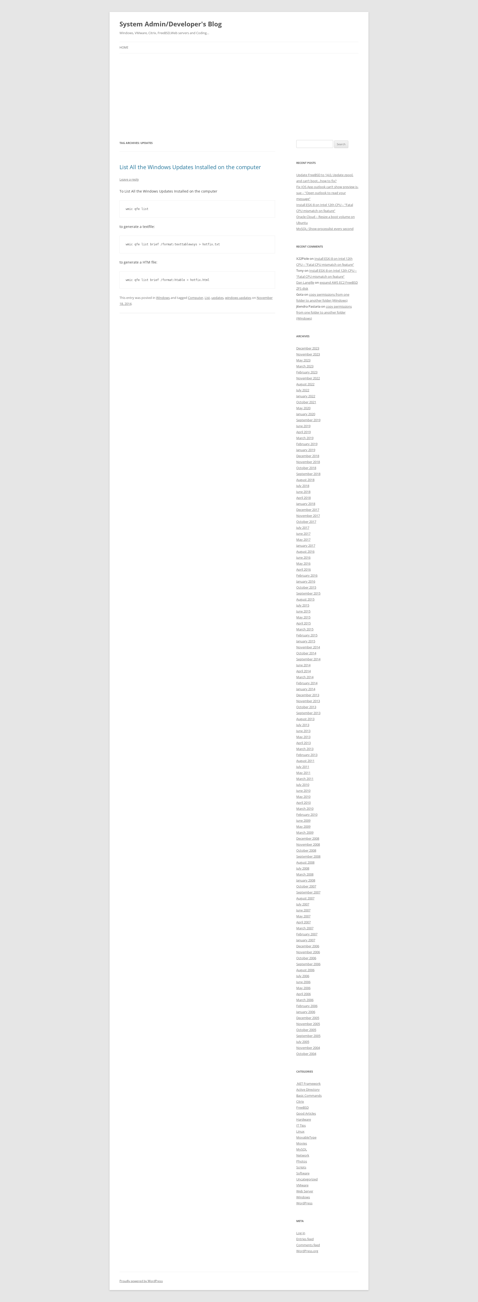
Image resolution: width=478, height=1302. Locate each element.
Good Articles (306, 1113)
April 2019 (303, 432)
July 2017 (302, 527)
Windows (163, 297)
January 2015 (305, 641)
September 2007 (308, 892)
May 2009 (303, 826)
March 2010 (304, 808)
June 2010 (303, 790)
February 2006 (306, 1006)
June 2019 (303, 426)
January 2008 (305, 880)
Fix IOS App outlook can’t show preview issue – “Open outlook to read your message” (327, 193)
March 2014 (304, 677)
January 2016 (305, 581)
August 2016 (305, 551)
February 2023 (306, 372)
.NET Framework (308, 1083)
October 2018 (306, 468)
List (207, 297)
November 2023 (308, 354)
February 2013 (306, 755)
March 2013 (304, 749)
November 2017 (308, 515)
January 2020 (305, 414)
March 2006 (304, 1000)
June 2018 (303, 491)
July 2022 (302, 390)
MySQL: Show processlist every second (325, 228)
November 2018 (308, 462)
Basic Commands (309, 1095)
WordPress (304, 1203)
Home (124, 47)
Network (302, 1155)
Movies (301, 1143)
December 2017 (307, 509)
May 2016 (303, 563)
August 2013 (305, 719)
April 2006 (303, 994)
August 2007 (305, 898)
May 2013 (303, 737)
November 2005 (308, 1024)
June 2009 (303, 820)
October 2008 (306, 850)
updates (217, 297)
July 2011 (302, 766)
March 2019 (304, 438)
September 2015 (308, 593)
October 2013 (306, 707)
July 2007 (302, 904)
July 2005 (302, 1041)
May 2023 (303, 360)
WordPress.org (307, 1251)
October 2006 (306, 958)
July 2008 (302, 868)
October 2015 (306, 587)
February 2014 (306, 683)
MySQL (301, 1149)
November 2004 (308, 1047)
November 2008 (308, 844)
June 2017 (303, 533)
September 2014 (308, 659)
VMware (302, 1185)
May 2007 (303, 916)
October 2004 (306, 1053)
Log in (300, 1233)
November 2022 (308, 378)
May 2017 (303, 539)
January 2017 (305, 545)
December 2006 (307, 946)
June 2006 (303, 982)
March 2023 (304, 366)
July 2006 (302, 976)
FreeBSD (302, 1107)
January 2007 (305, 940)
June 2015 (303, 611)
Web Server (304, 1191)
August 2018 (305, 480)
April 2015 (303, 623)
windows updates (238, 297)
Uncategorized (307, 1179)
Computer (195, 297)
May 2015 (303, 617)
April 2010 (303, 802)
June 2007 (303, 910)
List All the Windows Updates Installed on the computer (190, 167)
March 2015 (304, 629)
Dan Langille (305, 282)
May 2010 (303, 796)
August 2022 (305, 384)
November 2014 (308, 647)
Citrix (300, 1101)
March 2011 (304, 778)
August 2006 (305, 970)
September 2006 (308, 964)
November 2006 (308, 952)
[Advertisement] (239, 97)
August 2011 (305, 760)
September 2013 (308, 713)
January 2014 (305, 689)
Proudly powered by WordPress (141, 1281)
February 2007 (306, 934)
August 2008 (305, 862)
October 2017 (306, 521)
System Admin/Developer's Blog (171, 23)
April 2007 (303, 922)
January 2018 (305, 503)
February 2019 (306, 444)
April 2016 (303, 569)
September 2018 (308, 474)
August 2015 (305, 599)
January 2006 (305, 1012)
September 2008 (308, 856)
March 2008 (304, 874)
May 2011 (303, 772)
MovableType (306, 1137)
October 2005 (306, 1030)
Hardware (303, 1119)
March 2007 (304, 928)
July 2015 (302, 605)
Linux (300, 1131)
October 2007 (306, 886)
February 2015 (306, 635)
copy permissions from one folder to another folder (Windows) (324, 312)
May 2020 (303, 408)
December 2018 (307, 456)
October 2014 (306, 653)
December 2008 (307, 838)
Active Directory (308, 1089)
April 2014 (303, 671)
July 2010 (302, 784)
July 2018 (302, 485)
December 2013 (307, 695)
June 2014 (303, 665)
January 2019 (305, 450)
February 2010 (306, 814)
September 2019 (308, 420)
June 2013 (303, 731)
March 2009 (304, 832)
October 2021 (306, 402)
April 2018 (303, 497)
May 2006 (303, 988)
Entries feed (305, 1239)
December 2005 (307, 1018)
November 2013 (308, 701)
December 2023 (307, 348)
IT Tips (301, 1125)
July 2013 (302, 725)
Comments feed (308, 1245)
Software (302, 1173)
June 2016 (303, 557)
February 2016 (306, 575)
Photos (301, 1161)
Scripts (301, 1167)
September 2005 (308, 1035)
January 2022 (305, 396)
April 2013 (303, 743)
